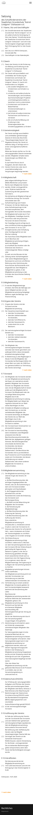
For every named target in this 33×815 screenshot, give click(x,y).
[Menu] (30, 3)
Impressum (4, 811)
